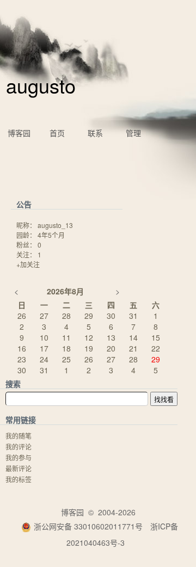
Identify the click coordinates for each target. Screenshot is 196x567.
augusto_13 (55, 225)
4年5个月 (51, 234)
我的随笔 (18, 435)
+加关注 (28, 264)
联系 (95, 132)
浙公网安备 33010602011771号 (88, 526)
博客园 (19, 132)
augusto (41, 85)
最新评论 (18, 468)
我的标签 (18, 479)
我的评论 (18, 446)
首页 (57, 132)
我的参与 (18, 457)
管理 (133, 132)
